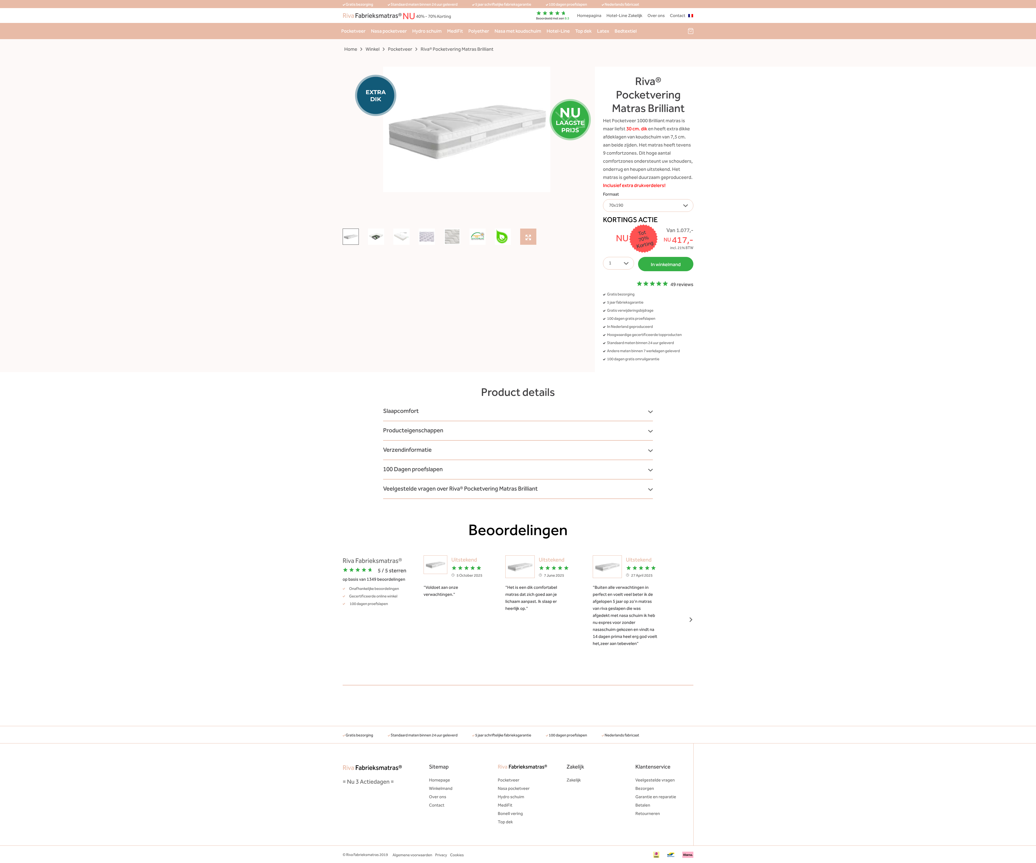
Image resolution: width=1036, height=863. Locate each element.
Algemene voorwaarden (412, 855)
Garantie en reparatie (655, 796)
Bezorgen (644, 788)
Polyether (478, 31)
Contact (677, 15)
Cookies (457, 855)
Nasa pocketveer (389, 31)
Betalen (642, 805)
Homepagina (589, 15)
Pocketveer (353, 31)
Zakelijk (574, 780)
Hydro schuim (427, 31)
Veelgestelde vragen (655, 780)
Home (350, 49)
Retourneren (647, 813)
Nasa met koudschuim (518, 31)
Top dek (583, 31)
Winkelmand (440, 788)
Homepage (439, 780)
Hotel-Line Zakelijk (624, 15)
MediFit (455, 31)
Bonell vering (510, 813)
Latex (603, 31)
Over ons (656, 15)
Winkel (373, 49)
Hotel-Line (558, 31)
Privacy (441, 855)
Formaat (611, 194)
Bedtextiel (626, 31)
